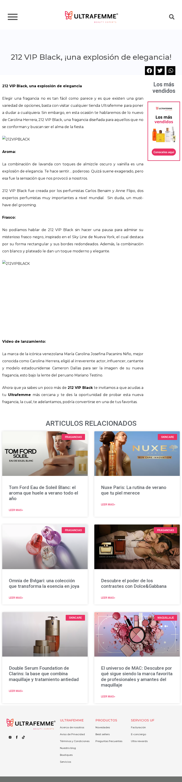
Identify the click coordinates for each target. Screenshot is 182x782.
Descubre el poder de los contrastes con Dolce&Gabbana (133, 583)
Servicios (65, 761)
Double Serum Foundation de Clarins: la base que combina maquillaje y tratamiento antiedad (44, 673)
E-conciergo (138, 734)
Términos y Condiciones (74, 741)
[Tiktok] (23, 737)
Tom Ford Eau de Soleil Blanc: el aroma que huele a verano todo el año (43, 493)
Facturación (138, 727)
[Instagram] (10, 737)
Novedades (102, 727)
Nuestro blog (68, 748)
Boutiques (66, 754)
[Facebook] (16, 737)
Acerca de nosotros (72, 727)
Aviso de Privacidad (72, 734)
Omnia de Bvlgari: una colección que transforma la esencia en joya (44, 583)
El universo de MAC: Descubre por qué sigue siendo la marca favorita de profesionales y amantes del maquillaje (136, 676)
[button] (171, 17)
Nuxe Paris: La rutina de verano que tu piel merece (133, 490)
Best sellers (102, 734)
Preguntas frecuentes (108, 741)
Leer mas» (16, 510)
